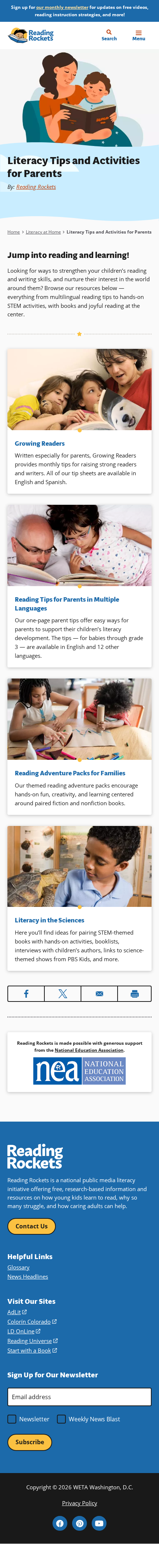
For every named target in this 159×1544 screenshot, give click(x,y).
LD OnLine (23, 1331)
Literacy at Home (43, 232)
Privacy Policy (79, 1503)
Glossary (18, 1267)
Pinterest (79, 1523)
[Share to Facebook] (26, 994)
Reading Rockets (36, 186)
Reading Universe (32, 1340)
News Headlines (27, 1276)
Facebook (60, 1523)
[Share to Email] (99, 994)
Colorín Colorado (32, 1321)
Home (13, 232)
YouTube (99, 1523)
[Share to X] (62, 994)
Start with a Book (32, 1350)
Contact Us (32, 1226)
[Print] (134, 994)
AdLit (17, 1312)
